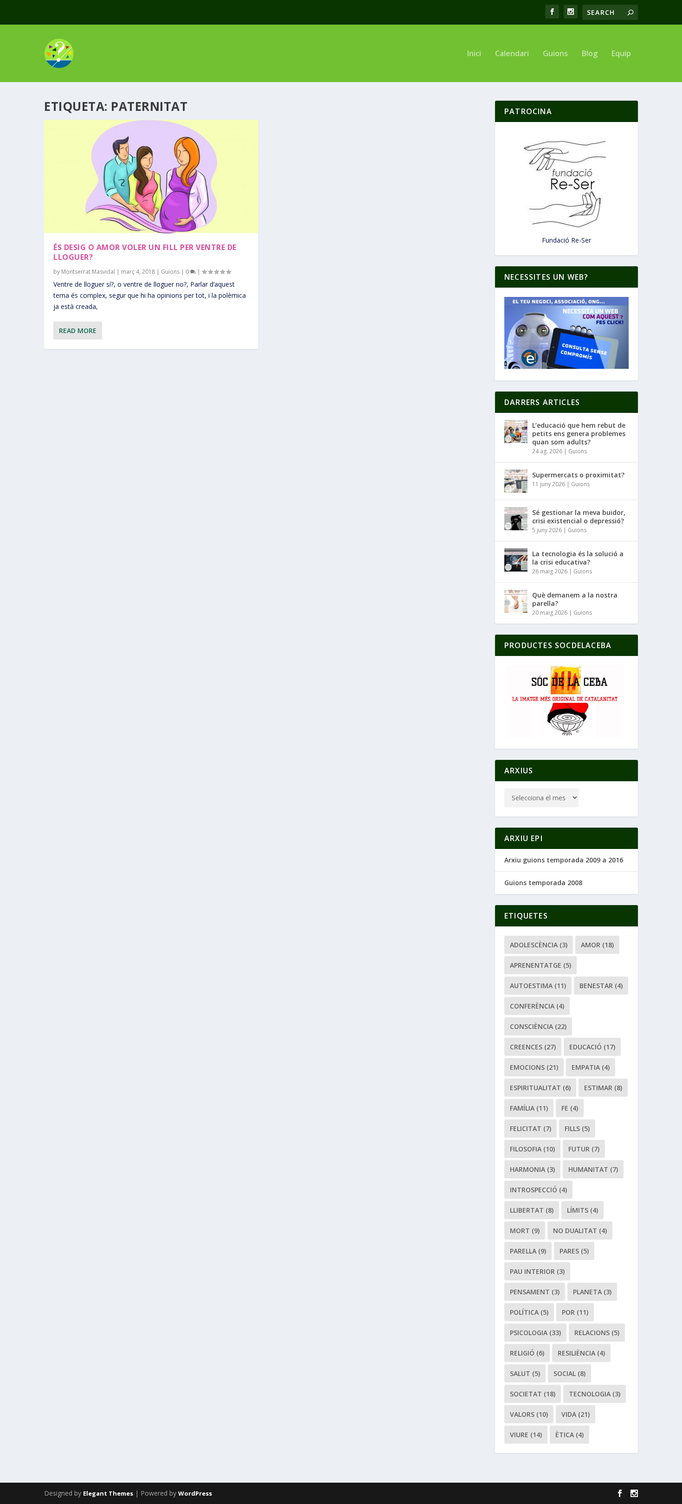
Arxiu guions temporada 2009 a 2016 (563, 859)
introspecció (538, 1189)
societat (532, 1393)
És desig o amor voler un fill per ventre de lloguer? (145, 252)
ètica (569, 1434)
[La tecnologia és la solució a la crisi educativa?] (516, 560)
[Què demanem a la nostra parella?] (516, 601)
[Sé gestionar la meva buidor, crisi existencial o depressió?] (516, 518)
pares (574, 1251)
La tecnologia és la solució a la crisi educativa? (578, 557)
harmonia (532, 1169)
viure (526, 1434)
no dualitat (580, 1230)
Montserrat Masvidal (88, 272)
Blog (590, 54)
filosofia (532, 1148)
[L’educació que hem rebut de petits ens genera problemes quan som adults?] (516, 431)
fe (569, 1108)
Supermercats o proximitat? (578, 474)
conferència (537, 1006)
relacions (596, 1332)
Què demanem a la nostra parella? (575, 599)
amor (597, 944)
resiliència (581, 1353)
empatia (591, 1067)
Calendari (512, 54)
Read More (78, 330)
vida (575, 1414)
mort (525, 1230)
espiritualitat (540, 1087)
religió (527, 1353)
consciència (538, 1026)
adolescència (538, 944)
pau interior (537, 1271)
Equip (621, 54)
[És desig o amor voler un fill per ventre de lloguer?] (151, 176)
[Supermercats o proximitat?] (516, 481)
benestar (601, 985)
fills (577, 1128)
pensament (535, 1291)
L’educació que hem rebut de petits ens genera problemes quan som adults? (578, 433)
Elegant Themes (108, 1493)
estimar (603, 1087)
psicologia (535, 1332)
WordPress (195, 1493)
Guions (555, 54)
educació (592, 1046)
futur (583, 1148)
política (529, 1312)
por (575, 1312)
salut (525, 1373)
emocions (534, 1067)
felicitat (530, 1128)
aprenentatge (540, 965)
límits (582, 1210)
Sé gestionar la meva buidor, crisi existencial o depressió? (578, 516)
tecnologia (594, 1393)
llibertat (531, 1210)
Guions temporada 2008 (543, 882)
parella (528, 1251)
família (529, 1108)
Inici (474, 54)
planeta (592, 1291)
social (569, 1373)
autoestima (538, 985)
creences (533, 1046)
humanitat (593, 1169)
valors (529, 1414)
